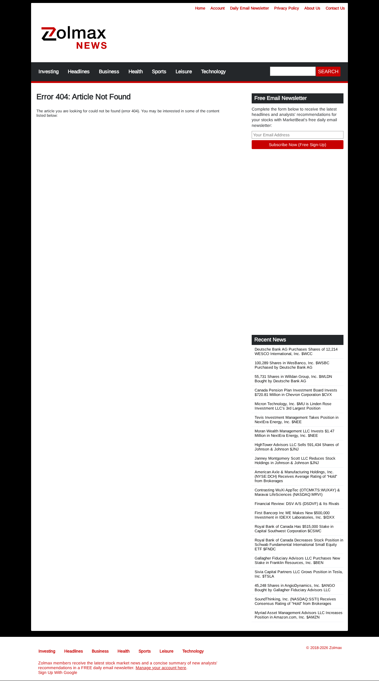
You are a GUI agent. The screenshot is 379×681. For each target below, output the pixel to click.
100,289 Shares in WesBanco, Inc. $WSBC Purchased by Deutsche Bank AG (292, 365)
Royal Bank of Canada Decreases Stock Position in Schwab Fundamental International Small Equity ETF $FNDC (299, 544)
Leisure (184, 71)
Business (109, 71)
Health (136, 71)
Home (200, 8)
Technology (213, 71)
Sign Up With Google (57, 672)
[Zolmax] (74, 37)
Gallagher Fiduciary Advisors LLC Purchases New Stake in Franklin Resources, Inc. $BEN (297, 560)
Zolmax (335, 647)
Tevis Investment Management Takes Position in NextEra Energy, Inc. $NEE (296, 419)
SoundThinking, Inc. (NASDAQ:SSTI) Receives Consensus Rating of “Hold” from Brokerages (295, 601)
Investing (48, 71)
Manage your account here (161, 667)
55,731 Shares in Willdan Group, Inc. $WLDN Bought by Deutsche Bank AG (293, 378)
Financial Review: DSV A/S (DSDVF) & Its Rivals (297, 503)
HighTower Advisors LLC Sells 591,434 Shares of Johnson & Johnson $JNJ (297, 446)
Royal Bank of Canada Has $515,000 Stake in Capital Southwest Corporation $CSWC (294, 528)
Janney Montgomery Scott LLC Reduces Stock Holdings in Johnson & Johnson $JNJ (295, 460)
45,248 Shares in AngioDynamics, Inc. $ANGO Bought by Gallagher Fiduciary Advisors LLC (295, 587)
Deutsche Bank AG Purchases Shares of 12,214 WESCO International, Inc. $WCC (296, 351)
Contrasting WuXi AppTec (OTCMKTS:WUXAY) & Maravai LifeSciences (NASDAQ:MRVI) (297, 492)
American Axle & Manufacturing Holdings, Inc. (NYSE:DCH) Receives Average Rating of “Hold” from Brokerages (296, 476)
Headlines (79, 71)
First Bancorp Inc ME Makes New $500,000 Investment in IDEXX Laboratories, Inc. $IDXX (295, 515)
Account (218, 8)
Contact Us (335, 8)
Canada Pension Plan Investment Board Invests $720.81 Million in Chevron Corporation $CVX (296, 392)
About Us (312, 8)
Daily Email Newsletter (249, 8)
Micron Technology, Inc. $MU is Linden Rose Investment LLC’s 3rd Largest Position (293, 406)
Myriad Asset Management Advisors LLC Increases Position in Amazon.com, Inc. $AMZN (299, 614)
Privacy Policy (286, 8)
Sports (159, 71)
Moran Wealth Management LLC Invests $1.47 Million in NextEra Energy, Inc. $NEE (294, 433)
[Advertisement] (232, 34)
